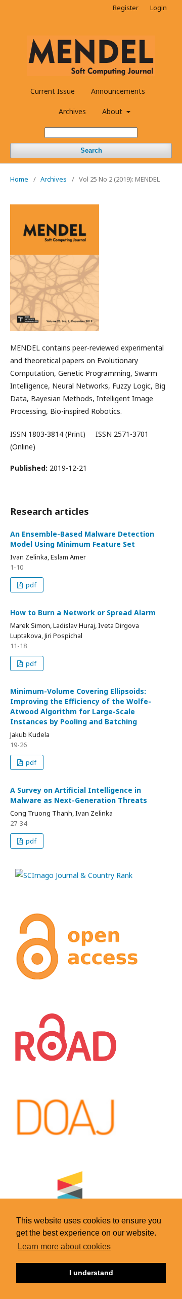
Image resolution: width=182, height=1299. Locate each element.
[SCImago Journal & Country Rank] (73, 875)
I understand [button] (91, 1273)
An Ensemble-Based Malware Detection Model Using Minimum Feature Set (82, 539)
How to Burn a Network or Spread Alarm (83, 612)
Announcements (118, 91)
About (113, 111)
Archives (72, 111)
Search (91, 150)
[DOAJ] (65, 1134)
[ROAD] (65, 1058)
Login (158, 7)
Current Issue (52, 91)
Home (19, 179)
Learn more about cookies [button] (64, 1246)
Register (126, 7)
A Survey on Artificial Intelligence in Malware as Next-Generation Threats (78, 795)
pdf (30, 584)
